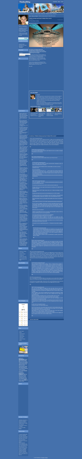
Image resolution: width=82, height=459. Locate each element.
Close (61, 47)
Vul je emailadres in (25, 55)
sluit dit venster (30, 58)
